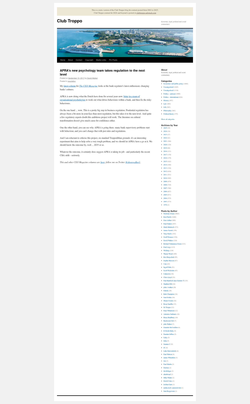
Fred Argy (167, 247)
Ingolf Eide (167, 267)
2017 (165, 154)
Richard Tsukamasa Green (172, 244)
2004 (165, 198)
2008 (165, 185)
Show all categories (167, 119)
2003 (165, 201)
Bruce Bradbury (168, 317)
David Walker (92, 78)
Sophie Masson (168, 260)
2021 (165, 141)
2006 (165, 191)
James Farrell (168, 230)
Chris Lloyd (167, 277)
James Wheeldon (169, 357)
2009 (165, 181)
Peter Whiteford (168, 310)
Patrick (165, 290)
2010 (165, 178)
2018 (165, 151)
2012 (165, 171)
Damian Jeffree (168, 334)
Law (165, 104)
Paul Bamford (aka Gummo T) (173, 280)
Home (62, 59)
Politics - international (170, 97)
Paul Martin (167, 364)
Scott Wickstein (168, 270)
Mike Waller (167, 377)
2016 (165, 158)
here (103, 162)
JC (164, 347)
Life (164, 107)
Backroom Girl (168, 321)
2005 (165, 194)
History (166, 100)
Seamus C (166, 344)
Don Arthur (167, 220)
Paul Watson (167, 354)
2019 (165, 148)
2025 (165, 128)
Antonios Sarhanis (169, 314)
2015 (165, 161)
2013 (165, 168)
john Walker (167, 324)
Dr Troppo (167, 307)
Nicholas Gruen (168, 213)
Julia (165, 341)
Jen (164, 361)
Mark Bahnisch (168, 227)
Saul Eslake (167, 297)
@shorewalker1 (132, 162)
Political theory (168, 114)
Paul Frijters (167, 224)
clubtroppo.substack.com (146, 13)
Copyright (89, 59)
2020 (165, 144)
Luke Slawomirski (169, 351)
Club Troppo (69, 20)
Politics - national (169, 94)
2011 (165, 174)
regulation (72, 81)
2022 (165, 138)
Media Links (101, 59)
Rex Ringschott (168, 257)
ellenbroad (167, 374)
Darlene (166, 367)
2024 (165, 131)
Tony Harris (167, 233)
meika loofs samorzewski (172, 388)
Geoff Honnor (168, 237)
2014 (165, 164)
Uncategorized (168, 87)
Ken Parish (167, 217)
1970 (165, 205)
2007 (165, 188)
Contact (79, 59)
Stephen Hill (167, 284)
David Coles (167, 381)
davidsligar (167, 371)
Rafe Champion (168, 294)
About (70, 59)
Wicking (166, 250)
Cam (165, 264)
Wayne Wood (168, 254)
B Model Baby (168, 331)
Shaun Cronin (168, 300)
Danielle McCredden (170, 327)
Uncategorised (168, 90)
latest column (70, 85)
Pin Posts (113, 59)
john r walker (168, 287)
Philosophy (167, 110)
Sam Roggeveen (169, 391)
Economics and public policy (173, 83)
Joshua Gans (167, 384)
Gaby (165, 337)
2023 (165, 134)
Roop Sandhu (168, 304)
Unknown (166, 274)
